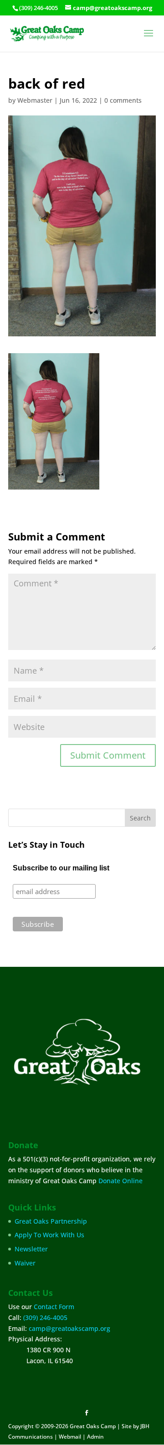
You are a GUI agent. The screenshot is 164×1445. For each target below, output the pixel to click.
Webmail (70, 1436)
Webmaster (34, 100)
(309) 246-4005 (45, 1317)
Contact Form (54, 1306)
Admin (95, 1436)
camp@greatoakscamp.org (69, 1328)
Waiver (25, 1263)
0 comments (123, 100)
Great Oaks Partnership (51, 1221)
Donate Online (120, 1180)
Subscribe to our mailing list (61, 868)
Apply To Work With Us (49, 1234)
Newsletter (31, 1249)
